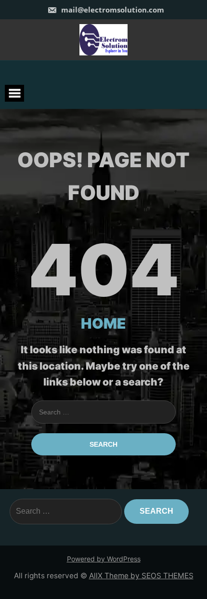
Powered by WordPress (104, 559)
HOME (103, 323)
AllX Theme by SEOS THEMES (141, 575)
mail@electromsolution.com (111, 9)
